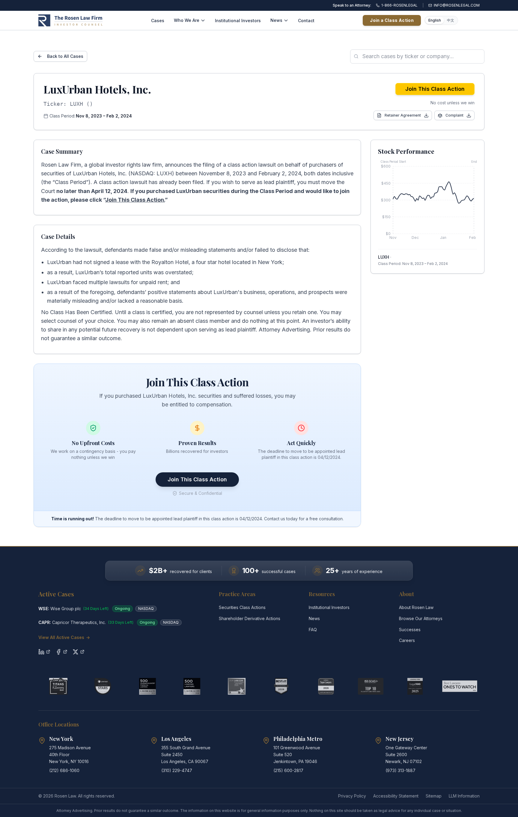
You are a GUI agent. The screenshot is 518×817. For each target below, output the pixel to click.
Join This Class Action (435, 89)
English (434, 20)
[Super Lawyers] (326, 686)
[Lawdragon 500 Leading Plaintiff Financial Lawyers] (148, 686)
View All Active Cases (64, 637)
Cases (157, 20)
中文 (450, 20)
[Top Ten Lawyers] (371, 686)
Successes (410, 629)
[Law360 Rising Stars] (103, 686)
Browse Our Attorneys (420, 618)
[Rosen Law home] (70, 20)
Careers (407, 640)
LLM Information (464, 795)
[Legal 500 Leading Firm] (415, 686)
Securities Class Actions (242, 607)
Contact (306, 20)
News (276, 20)
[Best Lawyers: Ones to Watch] (460, 686)
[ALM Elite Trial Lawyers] (237, 686)
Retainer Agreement (403, 115)
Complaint (454, 115)
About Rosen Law (416, 607)
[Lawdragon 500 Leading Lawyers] (192, 686)
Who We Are (186, 20)
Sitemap (434, 795)
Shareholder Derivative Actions (249, 618)
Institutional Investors (238, 20)
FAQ (313, 629)
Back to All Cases (65, 56)
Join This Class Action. (135, 200)
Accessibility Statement (395, 795)
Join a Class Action (392, 20)
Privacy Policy (352, 795)
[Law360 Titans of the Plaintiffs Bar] (58, 686)
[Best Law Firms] (281, 686)
